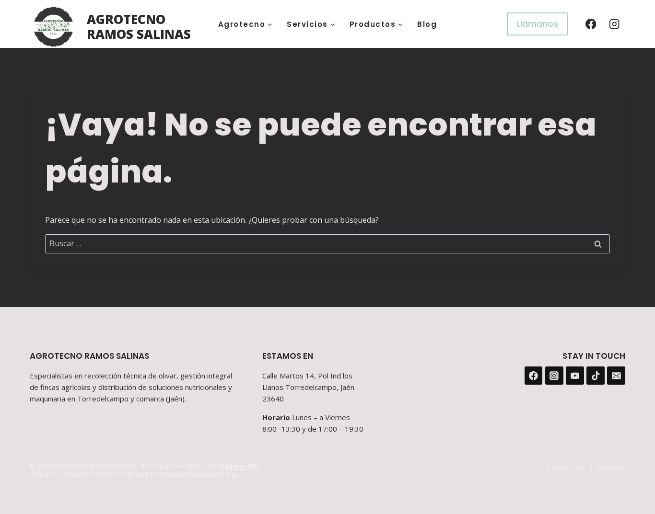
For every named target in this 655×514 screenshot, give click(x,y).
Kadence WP (239, 466)
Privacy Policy (566, 467)
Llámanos (537, 24)
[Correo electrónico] (616, 375)
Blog (427, 24)
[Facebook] (590, 24)
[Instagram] (614, 24)
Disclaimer (610, 467)
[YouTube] (575, 375)
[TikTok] (595, 375)
